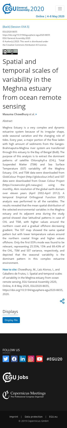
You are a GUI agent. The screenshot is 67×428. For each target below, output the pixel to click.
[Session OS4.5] (20, 26)
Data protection (34, 416)
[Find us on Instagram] (31, 359)
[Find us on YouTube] (39, 359)
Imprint (13, 416)
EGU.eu (53, 416)
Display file (11, 320)
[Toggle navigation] (59, 8)
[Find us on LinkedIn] (22, 359)
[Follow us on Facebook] (14, 359)
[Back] (6, 26)
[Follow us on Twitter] (6, 359)
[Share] (62, 302)
